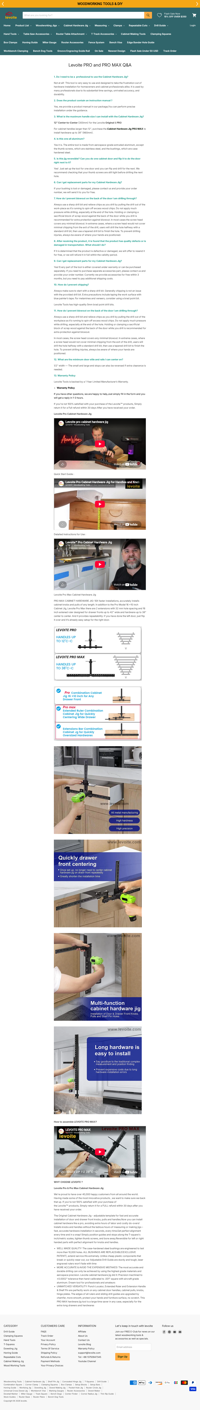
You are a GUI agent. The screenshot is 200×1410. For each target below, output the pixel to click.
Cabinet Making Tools (133, 33)
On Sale (99, 50)
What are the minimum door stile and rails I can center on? (90, 359)
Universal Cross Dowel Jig (16, 1391)
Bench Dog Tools (42, 50)
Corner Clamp (31, 1384)
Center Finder (71, 1394)
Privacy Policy (48, 1344)
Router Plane (39, 1397)
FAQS (43, 1331)
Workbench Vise (38, 1391)
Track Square (41, 1394)
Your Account (48, 1340)
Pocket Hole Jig (76, 1387)
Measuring (101, 25)
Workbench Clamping (16, 50)
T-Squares (9, 1344)
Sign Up (122, 1356)
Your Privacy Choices (52, 1365)
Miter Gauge (49, 42)
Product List (22, 25)
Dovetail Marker (11, 1394)
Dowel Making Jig (57, 1387)
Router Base (24, 1397)
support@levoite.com (89, 1352)
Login (193, 25)
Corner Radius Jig (89, 1394)
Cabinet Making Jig (14, 1361)
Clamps (118, 25)
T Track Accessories (103, 33)
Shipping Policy (49, 1352)
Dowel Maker (94, 1391)
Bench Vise (115, 42)
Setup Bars (95, 1384)
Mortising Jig (25, 1387)
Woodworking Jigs (47, 25)
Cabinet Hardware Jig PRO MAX (125, 128)
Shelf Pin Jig (53, 1381)
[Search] (148, 15)
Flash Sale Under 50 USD (144, 50)
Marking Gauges (56, 1391)
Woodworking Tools (13, 1381)
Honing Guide (30, 42)
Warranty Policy (86, 1348)
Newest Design (116, 50)
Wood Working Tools (14, 1365)
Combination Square (13, 1384)
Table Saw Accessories (36, 33)
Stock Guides (10, 1397)
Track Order (169, 50)
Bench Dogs (56, 1394)
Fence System (96, 42)
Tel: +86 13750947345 (89, 1357)
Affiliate (82, 1331)
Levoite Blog (84, 1344)
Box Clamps (10, 42)
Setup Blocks (81, 1384)
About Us (83, 1335)
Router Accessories (72, 42)
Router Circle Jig (93, 1387)
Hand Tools (10, 33)
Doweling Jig (10, 1348)
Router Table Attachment (70, 33)
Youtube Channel (87, 1361)
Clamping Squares (161, 33)
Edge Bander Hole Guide (140, 42)
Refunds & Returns (50, 1357)
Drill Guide (160, 25)
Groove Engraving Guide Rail (73, 50)
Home (7, 25)
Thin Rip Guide (107, 1394)
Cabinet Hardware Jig (76, 25)
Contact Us (84, 1340)
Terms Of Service (50, 1348)
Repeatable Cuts (138, 25)
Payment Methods (50, 1361)
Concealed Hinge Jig (71, 1381)
